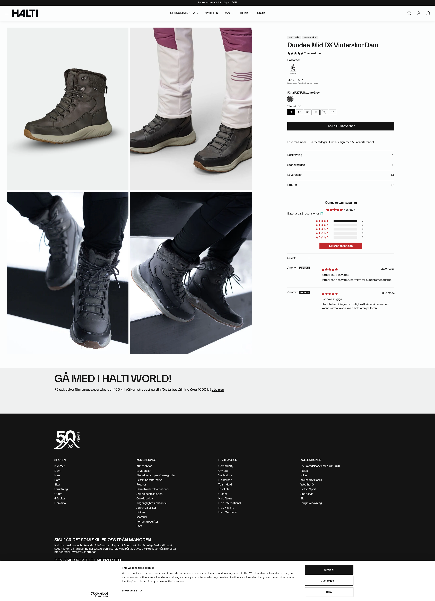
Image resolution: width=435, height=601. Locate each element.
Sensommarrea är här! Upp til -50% (217, 3)
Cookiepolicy (144, 498)
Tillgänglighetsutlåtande (151, 503)
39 (307, 112)
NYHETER (211, 13)
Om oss (223, 471)
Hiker (303, 475)
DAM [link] (227, 13)
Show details (129, 590)
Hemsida (60, 503)
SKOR (261, 13)
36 (291, 112)
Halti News (225, 498)
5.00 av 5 (349, 210)
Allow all (329, 569)
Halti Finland (226, 507)
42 (332, 112)
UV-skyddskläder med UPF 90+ (320, 466)
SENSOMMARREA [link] (182, 13)
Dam (57, 471)
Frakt (300, 83)
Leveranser (143, 471)
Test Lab (223, 489)
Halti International (229, 503)
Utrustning (61, 489)
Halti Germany (227, 512)
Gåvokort (60, 498)
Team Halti (225, 484)
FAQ (139, 526)
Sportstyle (307, 494)
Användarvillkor (146, 507)
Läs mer (218, 389)
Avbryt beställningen (149, 494)
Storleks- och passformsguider (155, 475)
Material (141, 517)
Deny (329, 591)
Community (225, 466)
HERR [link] (244, 13)
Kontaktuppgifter (147, 521)
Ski (302, 498)
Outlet (58, 494)
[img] (330, 269)
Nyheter (59, 466)
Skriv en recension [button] (341, 246)
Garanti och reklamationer (152, 489)
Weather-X (307, 484)
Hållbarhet (225, 480)
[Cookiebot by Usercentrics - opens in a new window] (99, 594)
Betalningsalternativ (149, 480)
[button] (7, 13)
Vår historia (225, 475)
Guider (140, 512)
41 (324, 112)
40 (316, 112)
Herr (57, 475)
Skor (57, 484)
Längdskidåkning (311, 503)
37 (299, 112)
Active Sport (308, 489)
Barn (57, 480)
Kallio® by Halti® (311, 480)
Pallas (304, 471)
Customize (327, 580)
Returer (141, 484)
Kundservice (144, 466)
